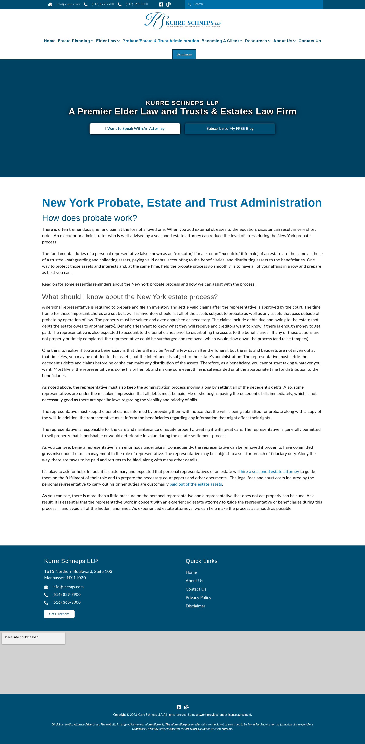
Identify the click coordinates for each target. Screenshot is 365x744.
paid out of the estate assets (196, 484)
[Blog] (168, 4)
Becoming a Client (220, 41)
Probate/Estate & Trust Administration (161, 41)
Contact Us (309, 41)
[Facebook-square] (161, 4)
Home (50, 41)
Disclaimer (195, 606)
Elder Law (106, 41)
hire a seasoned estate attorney (270, 472)
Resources (256, 41)
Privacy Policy (198, 598)
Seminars (184, 54)
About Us (282, 41)
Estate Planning (74, 41)
